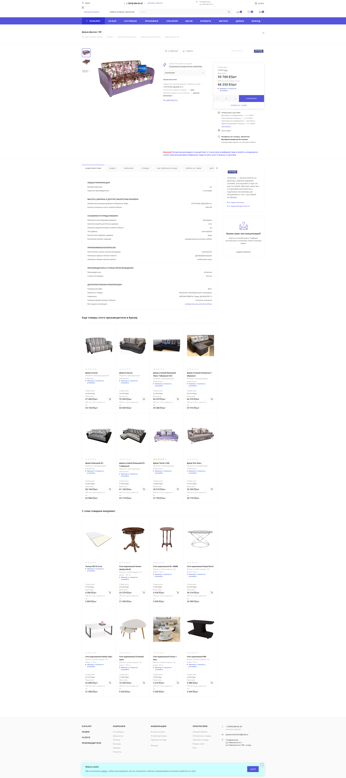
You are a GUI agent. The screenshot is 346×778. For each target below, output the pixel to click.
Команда (117, 743)
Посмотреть (226, 126)
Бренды (154, 745)
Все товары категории (235, 202)
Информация (159, 726)
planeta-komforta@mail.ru (237, 734)
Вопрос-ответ (199, 743)
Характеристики (93, 168)
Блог (195, 747)
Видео (112, 168)
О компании (118, 731)
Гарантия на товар (159, 739)
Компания (119, 726)
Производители (91, 743)
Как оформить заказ (167, 168)
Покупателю (200, 726)
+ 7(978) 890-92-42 (134, 3)
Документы (118, 736)
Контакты (117, 751)
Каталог (87, 726)
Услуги (86, 737)
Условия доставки (159, 736)
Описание (128, 168)
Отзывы (145, 168)
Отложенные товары (202, 736)
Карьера (116, 747)
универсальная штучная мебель (198, 304)
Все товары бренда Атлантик (238, 206)
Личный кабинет (200, 731)
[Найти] (229, 12)
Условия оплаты (158, 731)
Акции (86, 731)
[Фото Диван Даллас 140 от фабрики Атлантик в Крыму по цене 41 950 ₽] (126, 78)
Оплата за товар (194, 168)
